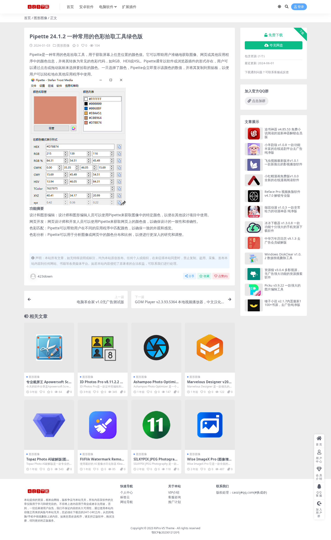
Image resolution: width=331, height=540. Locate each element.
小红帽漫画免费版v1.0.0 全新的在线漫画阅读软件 (282, 178)
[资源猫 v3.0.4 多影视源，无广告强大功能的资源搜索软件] (254, 274)
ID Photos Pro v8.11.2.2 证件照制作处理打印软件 (101, 384)
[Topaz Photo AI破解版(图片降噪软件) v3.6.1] (49, 425)
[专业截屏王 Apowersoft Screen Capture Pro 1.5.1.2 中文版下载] (49, 348)
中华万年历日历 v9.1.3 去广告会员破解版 (282, 240)
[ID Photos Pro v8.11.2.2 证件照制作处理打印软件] (103, 348)
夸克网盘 (276, 45)
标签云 (125, 497)
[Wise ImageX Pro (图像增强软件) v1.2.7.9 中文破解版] (210, 425)
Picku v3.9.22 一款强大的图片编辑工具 (283, 287)
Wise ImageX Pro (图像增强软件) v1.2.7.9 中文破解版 (209, 461)
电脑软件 (106, 6)
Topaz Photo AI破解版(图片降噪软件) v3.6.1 (48, 461)
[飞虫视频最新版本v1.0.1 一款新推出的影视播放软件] (254, 165)
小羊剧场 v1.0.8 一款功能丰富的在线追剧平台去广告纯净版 (283, 149)
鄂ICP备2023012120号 (166, 532)
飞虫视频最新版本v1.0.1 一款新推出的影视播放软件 (283, 162)
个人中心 (126, 492)
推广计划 (174, 502)
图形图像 (40, 18)
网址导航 (126, 502)
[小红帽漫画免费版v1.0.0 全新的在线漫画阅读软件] (254, 180)
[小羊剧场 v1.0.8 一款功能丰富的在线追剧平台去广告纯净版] (254, 149)
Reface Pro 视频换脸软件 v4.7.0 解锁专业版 (282, 193)
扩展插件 (129, 6)
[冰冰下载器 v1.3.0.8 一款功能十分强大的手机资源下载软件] (254, 227)
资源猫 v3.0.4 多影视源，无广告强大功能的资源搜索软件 (283, 274)
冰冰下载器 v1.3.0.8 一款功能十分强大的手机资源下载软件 (283, 227)
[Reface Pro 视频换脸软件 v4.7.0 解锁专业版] (254, 196)
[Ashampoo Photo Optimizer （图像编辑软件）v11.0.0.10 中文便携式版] (156, 348)
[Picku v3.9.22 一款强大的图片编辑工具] (254, 290)
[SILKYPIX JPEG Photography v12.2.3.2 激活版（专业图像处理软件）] (156, 425)
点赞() (222, 276)
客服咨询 (174, 497)
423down (45, 276)
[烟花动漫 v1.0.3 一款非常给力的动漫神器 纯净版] (254, 212)
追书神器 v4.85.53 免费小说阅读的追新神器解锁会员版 (283, 133)
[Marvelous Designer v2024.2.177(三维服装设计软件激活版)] (210, 348)
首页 (70, 6)
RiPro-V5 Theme (164, 528)
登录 (301, 7)
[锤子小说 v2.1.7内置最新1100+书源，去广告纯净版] (254, 305)
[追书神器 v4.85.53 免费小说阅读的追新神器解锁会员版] (254, 133)
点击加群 (258, 101)
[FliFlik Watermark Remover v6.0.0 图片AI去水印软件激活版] (103, 425)
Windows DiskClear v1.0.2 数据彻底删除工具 (283, 256)
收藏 (206, 276)
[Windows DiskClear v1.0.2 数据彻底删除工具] (254, 258)
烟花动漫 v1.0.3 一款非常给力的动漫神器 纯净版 (282, 209)
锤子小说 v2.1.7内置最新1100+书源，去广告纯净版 (283, 303)
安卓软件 (86, 6)
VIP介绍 (173, 492)
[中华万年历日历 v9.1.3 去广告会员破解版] (254, 243)
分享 (191, 276)
